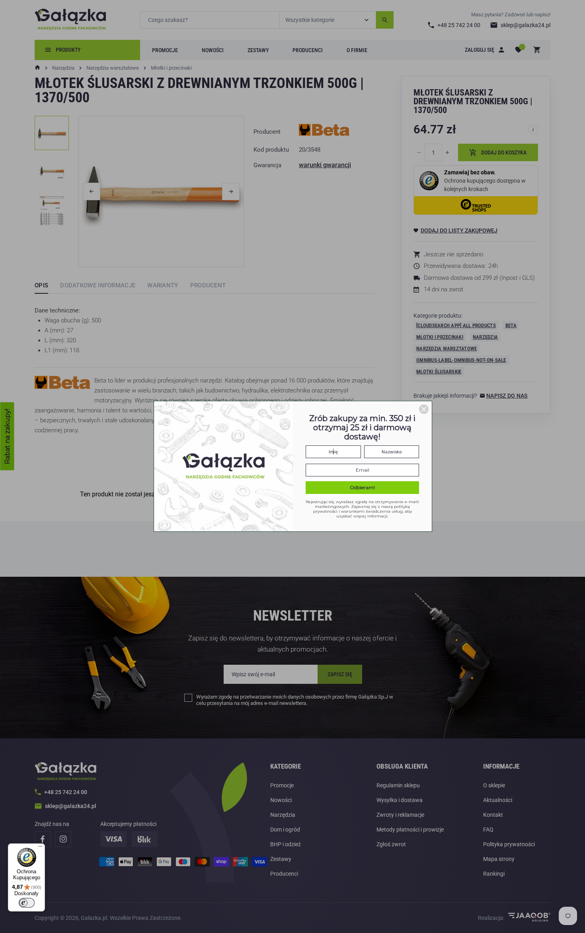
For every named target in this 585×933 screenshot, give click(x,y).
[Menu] (40, 848)
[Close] (424, 409)
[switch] (27, 903)
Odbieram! (362, 487)
